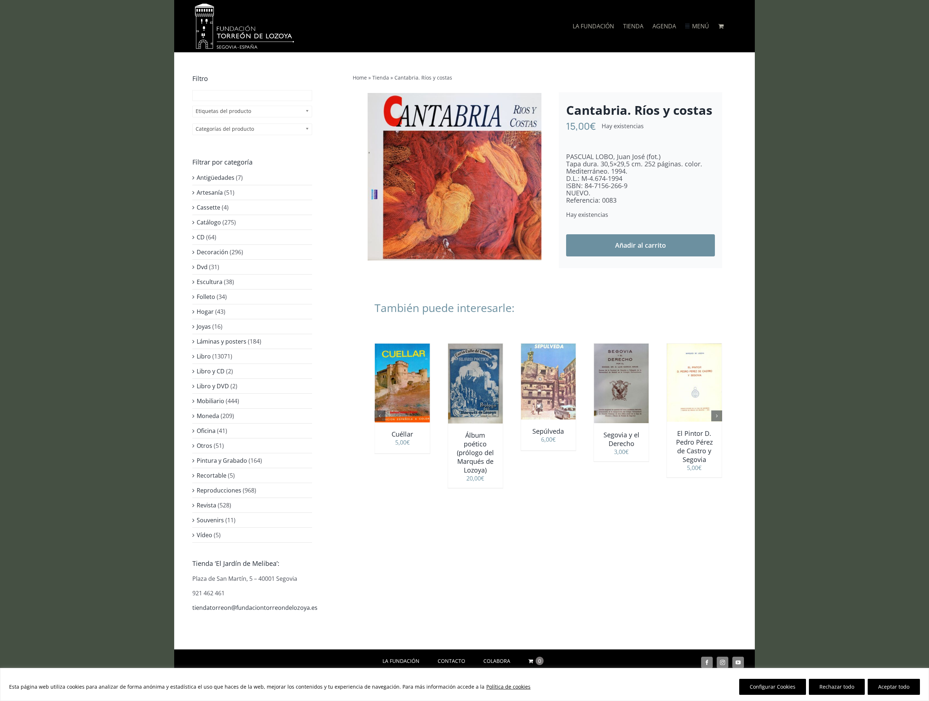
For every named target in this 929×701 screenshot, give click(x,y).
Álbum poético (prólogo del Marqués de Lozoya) (402, 452)
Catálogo (209, 222)
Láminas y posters (221, 341)
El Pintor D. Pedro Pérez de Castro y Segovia (621, 446)
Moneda (208, 416)
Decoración (212, 252)
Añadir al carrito (640, 245)
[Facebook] (707, 662)
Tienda (380, 77)
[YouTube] (738, 662)
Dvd (202, 267)
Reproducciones (219, 490)
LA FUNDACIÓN (401, 660)
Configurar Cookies (772, 686)
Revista (206, 505)
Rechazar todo (836, 686)
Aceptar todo (893, 686)
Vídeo (204, 535)
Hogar (205, 312)
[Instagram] (722, 662)
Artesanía (210, 192)
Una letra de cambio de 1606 (694, 444)
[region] (464, 684)
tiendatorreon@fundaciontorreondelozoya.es (255, 608)
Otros (204, 446)
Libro (204, 356)
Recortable (211, 475)
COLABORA (496, 660)
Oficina (206, 431)
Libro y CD (211, 371)
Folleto (206, 297)
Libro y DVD (213, 386)
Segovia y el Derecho (548, 439)
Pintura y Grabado (222, 461)
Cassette (208, 207)
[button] (380, 415)
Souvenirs (210, 520)
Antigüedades (215, 178)
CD (201, 237)
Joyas (204, 327)
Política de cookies (508, 686)
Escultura (209, 282)
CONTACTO (451, 660)
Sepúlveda (475, 431)
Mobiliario (210, 401)
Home (360, 77)
